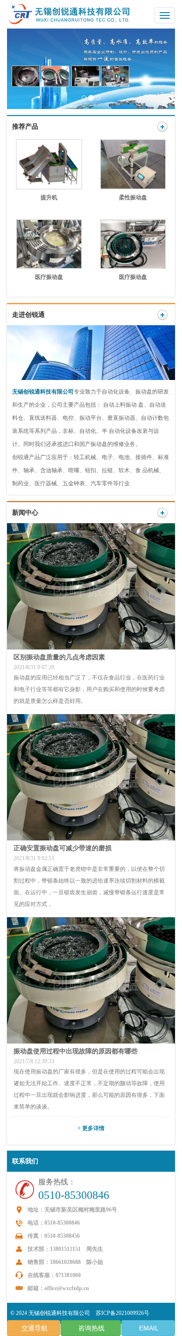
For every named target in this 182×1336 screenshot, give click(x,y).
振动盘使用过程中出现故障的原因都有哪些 (76, 1051)
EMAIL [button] (148, 1328)
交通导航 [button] (34, 1328)
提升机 (49, 197)
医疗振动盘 (49, 277)
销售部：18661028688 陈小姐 (65, 1262)
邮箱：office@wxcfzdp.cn (58, 1288)
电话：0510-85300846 (54, 1222)
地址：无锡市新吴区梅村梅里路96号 (72, 1209)
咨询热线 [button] (91, 1328)
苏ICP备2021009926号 (122, 1313)
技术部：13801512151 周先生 (65, 1249)
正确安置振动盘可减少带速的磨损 (63, 848)
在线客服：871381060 (54, 1275)
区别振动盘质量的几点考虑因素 (59, 657)
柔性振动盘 (133, 197)
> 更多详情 (91, 1128)
